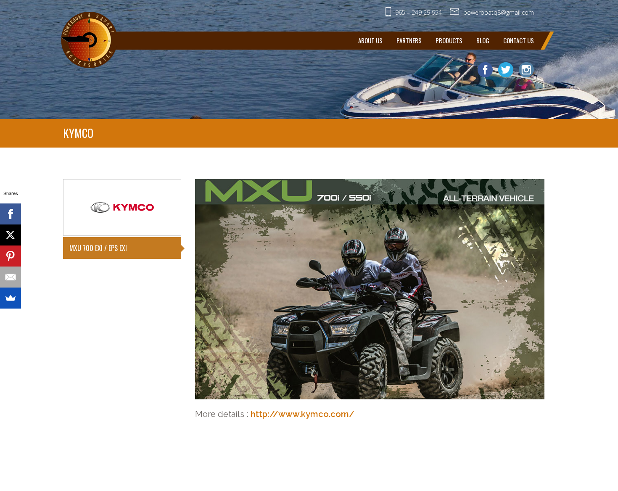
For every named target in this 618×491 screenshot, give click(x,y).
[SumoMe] (10, 298)
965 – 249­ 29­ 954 (418, 12)
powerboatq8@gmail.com (498, 12)
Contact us (518, 40)
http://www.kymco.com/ (302, 414)
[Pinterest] (10, 256)
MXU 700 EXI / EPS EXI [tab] (98, 248)
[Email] (10, 277)
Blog (482, 40)
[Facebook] (10, 213)
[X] (10, 235)
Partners (409, 40)
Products (449, 40)
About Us (370, 40)
